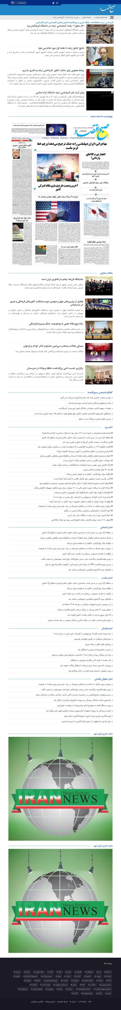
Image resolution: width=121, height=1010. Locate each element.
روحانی (75, 980)
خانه (90, 1001)
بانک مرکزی (39, 972)
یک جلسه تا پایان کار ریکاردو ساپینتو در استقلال (91, 660)
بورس (98, 976)
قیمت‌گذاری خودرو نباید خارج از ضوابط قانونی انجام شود (88, 716)
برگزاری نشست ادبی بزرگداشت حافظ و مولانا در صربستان (55, 368)
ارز (99, 972)
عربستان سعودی (61, 984)
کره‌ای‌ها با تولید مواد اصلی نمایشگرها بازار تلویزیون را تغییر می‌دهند (82, 492)
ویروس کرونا (37, 989)
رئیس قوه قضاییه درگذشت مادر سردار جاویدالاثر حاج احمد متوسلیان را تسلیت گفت (76, 559)
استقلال (90, 972)
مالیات (34, 984)
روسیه (65, 980)
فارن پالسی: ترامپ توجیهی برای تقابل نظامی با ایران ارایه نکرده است (82, 479)
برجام (28, 972)
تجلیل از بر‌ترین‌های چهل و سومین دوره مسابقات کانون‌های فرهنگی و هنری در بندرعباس (46, 303)
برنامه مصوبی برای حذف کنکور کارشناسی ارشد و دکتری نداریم (53, 70)
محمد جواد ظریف (84, 989)
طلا (83, 984)
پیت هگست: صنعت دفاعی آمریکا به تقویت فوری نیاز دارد (86, 442)
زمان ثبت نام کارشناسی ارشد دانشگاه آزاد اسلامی (60, 93)
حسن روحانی (47, 976)
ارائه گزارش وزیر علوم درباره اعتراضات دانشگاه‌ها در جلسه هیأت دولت (81, 465)
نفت (60, 989)
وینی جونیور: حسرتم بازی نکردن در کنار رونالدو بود (90, 671)
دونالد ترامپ (88, 980)
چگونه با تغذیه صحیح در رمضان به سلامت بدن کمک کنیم (87, 554)
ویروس (50, 989)
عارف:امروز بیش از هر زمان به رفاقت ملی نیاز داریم (89, 515)
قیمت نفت (46, 984)
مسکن (70, 989)
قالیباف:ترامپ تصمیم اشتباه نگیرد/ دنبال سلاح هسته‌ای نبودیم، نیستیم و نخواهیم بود (75, 483)
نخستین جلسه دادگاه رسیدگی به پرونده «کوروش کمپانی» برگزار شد (83, 700)
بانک (51, 972)
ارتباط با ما (82, 1001)
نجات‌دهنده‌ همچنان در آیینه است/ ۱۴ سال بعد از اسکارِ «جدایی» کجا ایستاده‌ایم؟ (76, 433)
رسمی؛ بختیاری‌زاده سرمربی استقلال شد (94, 649)
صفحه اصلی (86, 17)
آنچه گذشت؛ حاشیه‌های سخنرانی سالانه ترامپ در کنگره (87, 511)
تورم (59, 976)
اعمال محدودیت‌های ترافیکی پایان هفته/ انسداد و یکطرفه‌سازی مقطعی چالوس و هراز (75, 456)
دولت (100, 980)
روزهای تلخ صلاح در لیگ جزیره (98, 644)
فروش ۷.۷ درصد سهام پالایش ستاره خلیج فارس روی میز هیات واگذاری (81, 520)
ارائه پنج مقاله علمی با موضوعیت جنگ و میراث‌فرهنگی (56, 324)
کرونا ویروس (88, 993)
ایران (69, 972)
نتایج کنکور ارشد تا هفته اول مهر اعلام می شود (61, 48)
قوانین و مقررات (37, 1001)
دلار (109, 980)
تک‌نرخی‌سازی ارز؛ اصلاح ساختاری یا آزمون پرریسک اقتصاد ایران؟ (84, 451)
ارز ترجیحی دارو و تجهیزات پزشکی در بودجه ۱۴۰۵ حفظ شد (87, 604)
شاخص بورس (106, 984)
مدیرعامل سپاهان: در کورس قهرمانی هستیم (93, 639)
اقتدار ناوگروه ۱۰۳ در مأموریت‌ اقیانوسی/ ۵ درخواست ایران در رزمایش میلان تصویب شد (74, 447)
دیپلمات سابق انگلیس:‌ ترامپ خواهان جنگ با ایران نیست (87, 460)
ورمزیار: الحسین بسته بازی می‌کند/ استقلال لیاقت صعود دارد (86, 665)
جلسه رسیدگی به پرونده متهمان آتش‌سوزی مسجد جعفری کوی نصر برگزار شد (79, 711)
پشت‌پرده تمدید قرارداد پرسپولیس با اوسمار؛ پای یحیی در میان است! (82, 497)
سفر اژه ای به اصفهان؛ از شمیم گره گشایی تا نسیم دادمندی (87, 721)
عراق (74, 984)
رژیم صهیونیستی (51, 980)
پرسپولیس (23, 989)
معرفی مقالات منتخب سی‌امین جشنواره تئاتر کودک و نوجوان (53, 346)
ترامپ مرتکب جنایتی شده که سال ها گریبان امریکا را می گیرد (86, 397)
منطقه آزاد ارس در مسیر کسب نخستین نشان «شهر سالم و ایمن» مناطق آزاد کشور (76, 437)
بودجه (109, 976)
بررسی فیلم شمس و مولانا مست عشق (95, 419)
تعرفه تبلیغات (62, 1001)
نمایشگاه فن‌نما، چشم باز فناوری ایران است (62, 279)
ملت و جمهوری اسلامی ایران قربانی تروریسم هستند (90, 403)
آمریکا (109, 972)
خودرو (17, 976)
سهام (38, 980)
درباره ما (73, 1001)
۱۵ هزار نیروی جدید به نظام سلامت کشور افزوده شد (89, 615)
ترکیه (68, 976)
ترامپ (78, 976)
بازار (60, 972)
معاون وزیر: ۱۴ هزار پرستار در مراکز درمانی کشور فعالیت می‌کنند (84, 609)
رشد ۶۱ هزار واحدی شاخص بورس (97, 469)
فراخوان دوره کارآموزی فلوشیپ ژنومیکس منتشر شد (90, 569)
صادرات (92, 984)
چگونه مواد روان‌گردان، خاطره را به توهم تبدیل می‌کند (88, 474)
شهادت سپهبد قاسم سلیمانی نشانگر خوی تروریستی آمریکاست (85, 408)
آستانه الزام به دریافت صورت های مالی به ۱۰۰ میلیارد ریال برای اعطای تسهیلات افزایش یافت (72, 488)
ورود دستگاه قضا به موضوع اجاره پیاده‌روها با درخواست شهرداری (84, 705)
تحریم (88, 976)
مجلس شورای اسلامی (103, 989)
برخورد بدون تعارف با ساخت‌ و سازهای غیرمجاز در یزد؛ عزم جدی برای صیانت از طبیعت (74, 506)
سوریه (28, 980)
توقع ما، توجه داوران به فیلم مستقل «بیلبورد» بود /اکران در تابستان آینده (80, 501)
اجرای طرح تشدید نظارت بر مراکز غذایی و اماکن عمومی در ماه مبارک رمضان (80, 620)
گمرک (75, 993)
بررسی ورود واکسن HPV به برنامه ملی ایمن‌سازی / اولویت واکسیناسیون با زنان (78, 564)
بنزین (18, 972)
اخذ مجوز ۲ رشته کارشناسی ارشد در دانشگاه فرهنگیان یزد (55, 26)
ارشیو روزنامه (50, 1001)
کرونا (100, 993)
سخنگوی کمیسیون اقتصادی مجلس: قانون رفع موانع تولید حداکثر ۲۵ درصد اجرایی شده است (73, 413)
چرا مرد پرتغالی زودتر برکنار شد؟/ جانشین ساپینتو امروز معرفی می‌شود (82, 655)
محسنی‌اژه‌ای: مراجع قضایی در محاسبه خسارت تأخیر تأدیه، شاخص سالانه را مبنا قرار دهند (74, 695)
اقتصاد (79, 972)
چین (109, 993)
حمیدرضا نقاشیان (31, 976)
